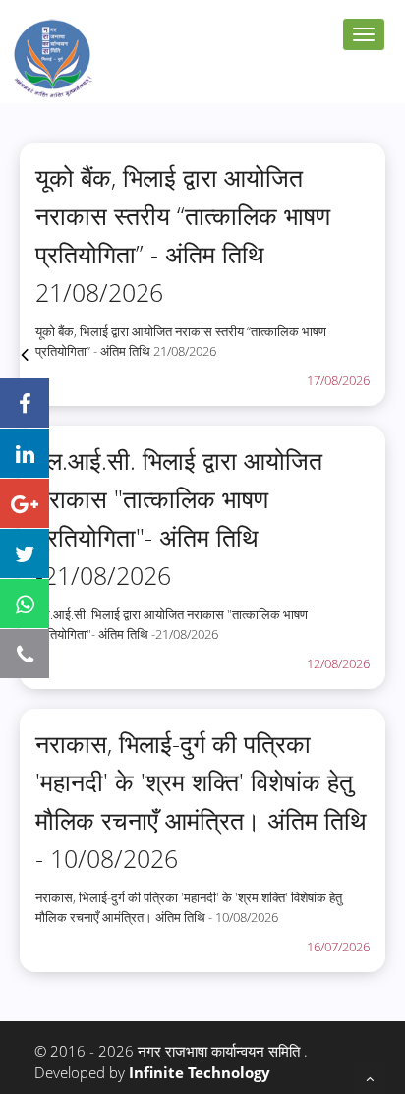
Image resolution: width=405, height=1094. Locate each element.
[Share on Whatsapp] (24, 603)
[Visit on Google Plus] (24, 503)
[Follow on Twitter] (24, 553)
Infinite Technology (199, 1072)
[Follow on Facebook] (24, 403)
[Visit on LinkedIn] (24, 453)
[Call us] (24, 653)
